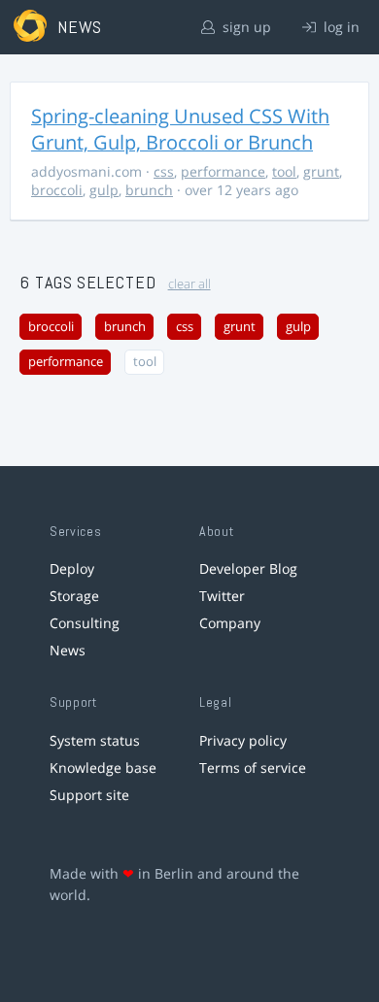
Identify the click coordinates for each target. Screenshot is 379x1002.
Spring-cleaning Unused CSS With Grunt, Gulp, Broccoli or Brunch (180, 129)
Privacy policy (243, 740)
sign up (245, 26)
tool (284, 171)
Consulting (85, 623)
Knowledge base (103, 767)
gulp (104, 190)
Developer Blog (248, 568)
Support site (89, 794)
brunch (149, 190)
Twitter (222, 595)
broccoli (57, 190)
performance (223, 171)
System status (95, 740)
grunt (321, 171)
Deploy (72, 568)
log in (340, 26)
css (164, 171)
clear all (189, 284)
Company (229, 623)
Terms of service (252, 767)
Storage (74, 595)
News (68, 650)
